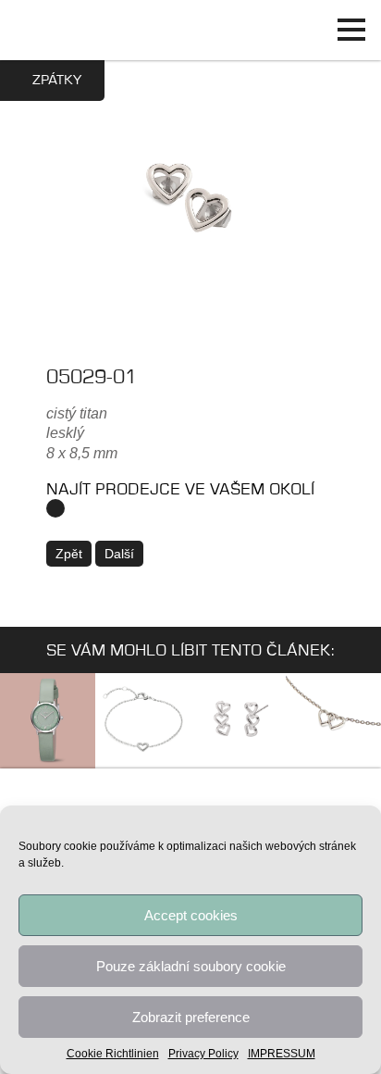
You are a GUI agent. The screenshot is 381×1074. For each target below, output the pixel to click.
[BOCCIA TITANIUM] (190, 30)
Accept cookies (191, 915)
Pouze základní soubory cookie (191, 966)
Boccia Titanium (190, 800)
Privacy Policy (203, 1053)
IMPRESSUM (281, 1053)
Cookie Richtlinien (113, 1053)
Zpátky (56, 80)
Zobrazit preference (191, 1017)
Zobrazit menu (351, 30)
